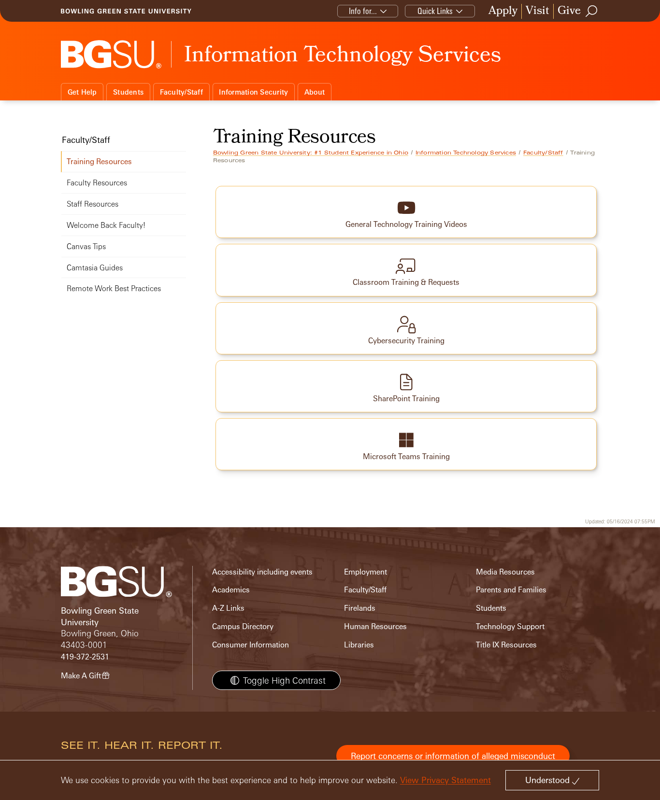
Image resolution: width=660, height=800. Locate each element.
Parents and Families (511, 589)
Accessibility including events (262, 571)
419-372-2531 (85, 656)
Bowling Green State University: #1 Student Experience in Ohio (310, 152)
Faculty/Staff (181, 92)
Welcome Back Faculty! (106, 225)
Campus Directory (242, 626)
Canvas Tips (86, 246)
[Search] (592, 11)
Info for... (363, 11)
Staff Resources (92, 204)
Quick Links (435, 11)
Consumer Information (250, 644)
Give (569, 11)
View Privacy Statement (445, 780)
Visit (537, 11)
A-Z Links (228, 608)
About (314, 92)
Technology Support (510, 626)
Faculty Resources (97, 182)
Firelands (359, 608)
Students (128, 92)
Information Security (253, 92)
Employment (365, 571)
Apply (502, 11)
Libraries (359, 644)
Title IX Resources (506, 644)
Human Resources (375, 626)
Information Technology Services (466, 152)
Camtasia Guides (95, 267)
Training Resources (99, 161)
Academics (231, 589)
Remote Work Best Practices (114, 288)
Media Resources (505, 571)
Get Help (82, 92)
